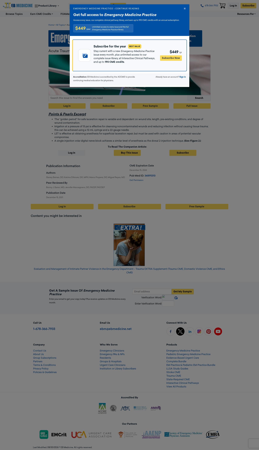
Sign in (182, 77)
